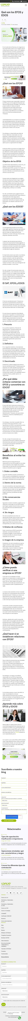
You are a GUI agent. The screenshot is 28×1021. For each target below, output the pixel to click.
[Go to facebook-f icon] (7, 893)
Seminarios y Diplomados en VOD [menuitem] (7, 904)
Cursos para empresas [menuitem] (6, 921)
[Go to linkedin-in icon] (17, 893)
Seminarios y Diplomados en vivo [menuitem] (7, 900)
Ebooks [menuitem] (3, 930)
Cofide (3, 23)
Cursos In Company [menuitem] (5, 910)
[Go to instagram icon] (14, 893)
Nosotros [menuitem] (3, 918)
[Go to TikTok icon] (21, 893)
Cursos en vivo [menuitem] (4, 897)
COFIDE (17, 732)
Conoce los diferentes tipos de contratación (13, 866)
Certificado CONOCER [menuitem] (6, 916)
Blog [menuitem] (2, 925)
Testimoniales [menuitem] (4, 953)
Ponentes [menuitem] (3, 951)
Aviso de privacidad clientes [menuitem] (14, 1017)
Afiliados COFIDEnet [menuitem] (6, 932)
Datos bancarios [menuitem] (5, 940)
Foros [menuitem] (2, 927)
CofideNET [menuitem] (3, 913)
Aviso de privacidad (23, 1006)
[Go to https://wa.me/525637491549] (19, 1018)
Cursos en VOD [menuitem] (4, 908)
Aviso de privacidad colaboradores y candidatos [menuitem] (5, 945)
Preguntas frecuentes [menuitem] (6, 935)
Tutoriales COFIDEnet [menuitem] (6, 948)
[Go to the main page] (5, 5)
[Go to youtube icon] (10, 893)
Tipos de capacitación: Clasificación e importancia (12, 837)
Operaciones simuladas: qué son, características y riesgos (12, 852)
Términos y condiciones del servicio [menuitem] (12, 1015)
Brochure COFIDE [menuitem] (5, 937)
